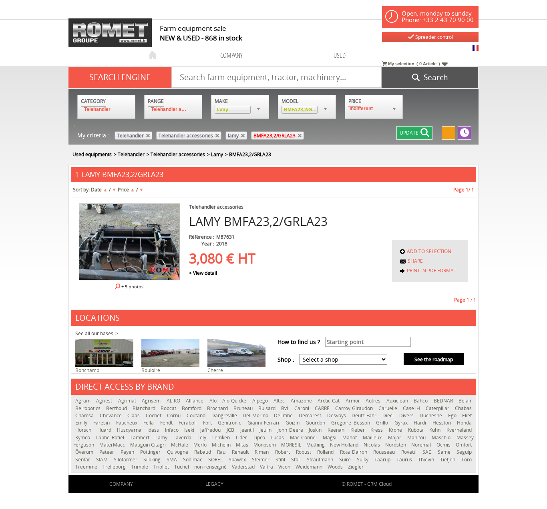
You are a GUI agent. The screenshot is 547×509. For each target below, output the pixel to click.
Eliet (467, 415)
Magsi (330, 437)
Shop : (286, 359)
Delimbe (284, 415)
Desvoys (337, 415)
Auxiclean (398, 400)
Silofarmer (126, 459)
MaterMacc (112, 444)
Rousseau (385, 452)
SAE (427, 452)
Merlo (200, 444)
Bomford (192, 408)
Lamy (162, 437)
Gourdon (316, 422)
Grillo (383, 422)
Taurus (405, 459)
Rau (222, 452)
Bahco (421, 400)
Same (445, 452)
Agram (83, 400)
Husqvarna (130, 430)
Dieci (389, 415)
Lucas (278, 437)
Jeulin (266, 430)
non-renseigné (211, 466)
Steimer (261, 459)
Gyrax (402, 422)
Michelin (222, 444)
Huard (105, 430)
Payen (128, 452)
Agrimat (128, 400)
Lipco (260, 437)
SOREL (216, 459)
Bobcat (169, 408)
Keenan (337, 430)
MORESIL (291, 444)
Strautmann (321, 459)
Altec (280, 400)
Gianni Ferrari (264, 422)
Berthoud (117, 408)
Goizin (294, 422)
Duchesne (432, 415)
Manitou (417, 437)
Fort (208, 422)
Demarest (311, 415)
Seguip (464, 452)
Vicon (285, 466)
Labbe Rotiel (111, 437)
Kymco (83, 437)
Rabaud (203, 452)
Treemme (87, 466)
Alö (213, 400)
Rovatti (409, 452)
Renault (241, 452)
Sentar (83, 459)
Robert (283, 452)
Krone (396, 430)
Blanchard (145, 408)
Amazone (302, 400)
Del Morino (256, 415)
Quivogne (178, 452)
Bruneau (243, 408)
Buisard (267, 408)
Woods (336, 466)
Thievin (427, 459)
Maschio (442, 437)
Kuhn (435, 430)
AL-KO (174, 400)
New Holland (345, 444)
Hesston (442, 422)
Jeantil (248, 430)
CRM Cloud (379, 484)
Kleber (358, 430)
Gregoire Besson (351, 422)
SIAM (103, 459)
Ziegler (356, 466)
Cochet (154, 415)
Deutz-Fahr (365, 415)
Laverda (183, 437)
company (231, 55)
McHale (180, 444)
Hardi (421, 422)
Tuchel (182, 466)
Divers (407, 415)
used (340, 55)
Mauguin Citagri (148, 444)
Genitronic (230, 422)
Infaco (173, 430)
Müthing (316, 444)
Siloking (153, 459)
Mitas (242, 444)
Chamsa (85, 415)
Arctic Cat (330, 400)
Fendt (167, 422)
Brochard (218, 408)
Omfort (464, 444)
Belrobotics (88, 408)
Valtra (267, 466)
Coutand (197, 415)
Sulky (363, 459)
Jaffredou (211, 430)
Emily (82, 422)
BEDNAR (444, 400)
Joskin (316, 430)
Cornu (175, 415)
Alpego (260, 400)
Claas (134, 415)
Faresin (102, 422)
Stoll (297, 459)
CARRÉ (323, 408)
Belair (465, 400)
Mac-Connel (304, 437)
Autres (374, 400)
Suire (346, 459)
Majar (395, 437)
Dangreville (225, 415)
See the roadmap (433, 359)
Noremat (421, 444)
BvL (286, 408)
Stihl (281, 459)
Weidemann (310, 466)
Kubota (417, 430)
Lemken (222, 437)
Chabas (463, 408)
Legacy (214, 484)
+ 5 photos (131, 287)
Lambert (141, 437)
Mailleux (373, 437)
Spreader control (433, 37)
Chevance (112, 415)
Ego (453, 415)
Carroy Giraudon (354, 408)
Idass (154, 430)
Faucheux (127, 422)
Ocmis (444, 444)
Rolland (326, 452)
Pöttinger (151, 452)
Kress (377, 430)
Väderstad (244, 466)
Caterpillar (438, 408)
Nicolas (372, 444)
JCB (231, 430)
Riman (263, 452)
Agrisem (152, 400)
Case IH (412, 408)
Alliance (195, 400)
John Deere (291, 430)
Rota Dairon (355, 452)
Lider (242, 437)
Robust (304, 452)
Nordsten (396, 444)
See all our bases (94, 333)
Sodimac (193, 459)
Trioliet (161, 466)
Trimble (140, 466)
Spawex (238, 459)
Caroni (302, 408)
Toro (466, 459)
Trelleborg (115, 466)
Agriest (105, 400)
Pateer (107, 452)
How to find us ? (299, 342)
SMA (173, 459)
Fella (149, 422)
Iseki (190, 430)
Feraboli (189, 422)
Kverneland (459, 430)
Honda (464, 422)
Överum (85, 452)
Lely (202, 437)
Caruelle (388, 408)
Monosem (265, 444)
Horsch (84, 430)
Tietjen (448, 459)
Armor (354, 400)
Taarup (383, 459)
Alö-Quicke (235, 400)
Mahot (350, 437)
